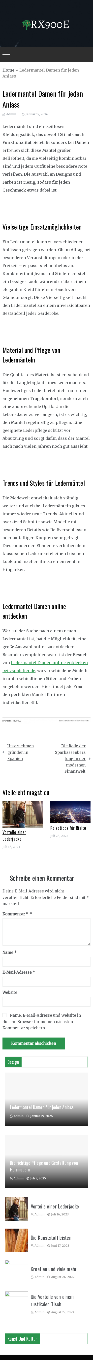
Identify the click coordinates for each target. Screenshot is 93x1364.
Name (9, 952)
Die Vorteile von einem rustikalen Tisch (52, 1300)
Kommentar (15, 914)
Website (9, 992)
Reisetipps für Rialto (68, 828)
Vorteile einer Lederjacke (14, 835)
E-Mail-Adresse (18, 972)
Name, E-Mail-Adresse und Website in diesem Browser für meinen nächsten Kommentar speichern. (41, 1021)
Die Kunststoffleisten (51, 1237)
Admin (11, 114)
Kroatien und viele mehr (54, 1269)
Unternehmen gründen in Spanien (20, 752)
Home (8, 70)
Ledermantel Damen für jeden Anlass (41, 1107)
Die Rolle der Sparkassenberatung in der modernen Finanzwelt (70, 759)
